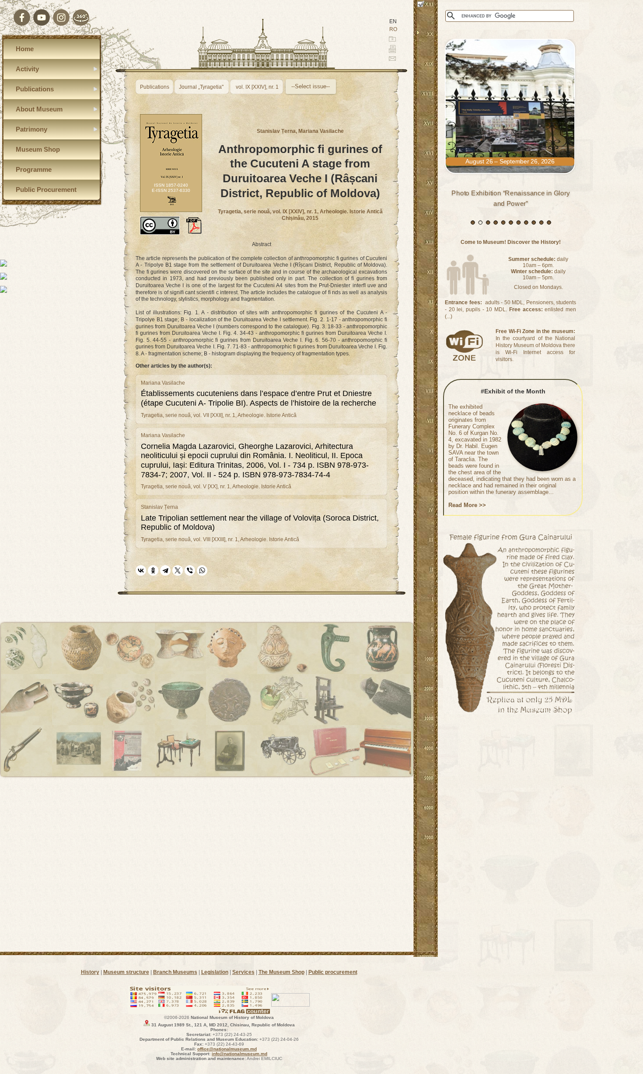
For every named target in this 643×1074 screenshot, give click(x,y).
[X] (177, 570)
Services (243, 972)
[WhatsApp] (202, 570)
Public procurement (332, 972)
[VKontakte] (141, 570)
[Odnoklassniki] (153, 570)
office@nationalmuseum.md (227, 1048)
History (90, 972)
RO (393, 29)
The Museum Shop (281, 972)
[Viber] (190, 570)
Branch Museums (175, 972)
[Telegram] (165, 570)
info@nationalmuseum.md (239, 1053)
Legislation (214, 972)
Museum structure (126, 972)
